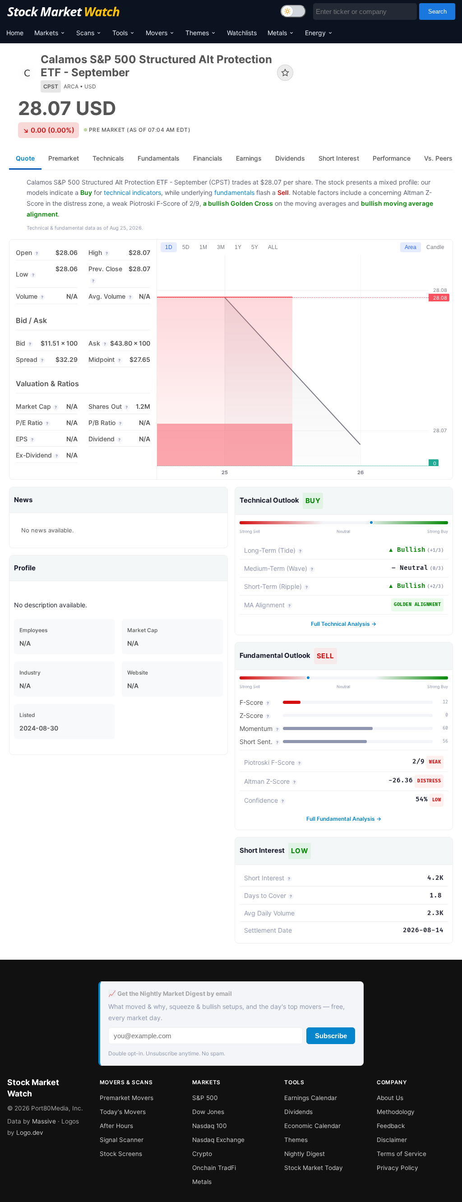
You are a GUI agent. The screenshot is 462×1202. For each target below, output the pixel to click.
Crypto (202, 1153)
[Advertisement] (380, 87)
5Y (254, 247)
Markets (46, 33)
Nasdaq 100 (209, 1125)
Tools (120, 33)
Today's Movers (123, 1111)
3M (221, 247)
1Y (238, 247)
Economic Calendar (312, 1125)
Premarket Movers (126, 1097)
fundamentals (234, 192)
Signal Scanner (121, 1139)
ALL (273, 247)
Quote (25, 158)
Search (437, 11)
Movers (156, 33)
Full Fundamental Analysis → (343, 818)
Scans (85, 33)
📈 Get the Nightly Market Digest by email (170, 993)
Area (410, 247)
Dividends (298, 1111)
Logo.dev (29, 1132)
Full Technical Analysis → (343, 623)
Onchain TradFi (214, 1167)
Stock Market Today (313, 1167)
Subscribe (331, 1036)
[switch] (293, 11)
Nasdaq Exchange (218, 1139)
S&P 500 (205, 1097)
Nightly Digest (304, 1153)
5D (185, 247)
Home (14, 33)
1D (168, 247)
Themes (197, 33)
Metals (277, 33)
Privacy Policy (397, 1167)
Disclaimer (392, 1139)
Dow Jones (208, 1111)
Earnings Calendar (310, 1097)
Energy (315, 33)
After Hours (116, 1125)
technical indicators (132, 192)
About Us (390, 1097)
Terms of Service (401, 1153)
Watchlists (242, 33)
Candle (435, 247)
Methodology (396, 1111)
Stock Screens (121, 1153)
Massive (44, 1121)
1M (203, 247)
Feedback (391, 1125)
